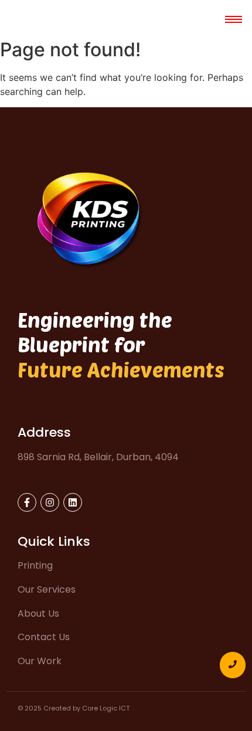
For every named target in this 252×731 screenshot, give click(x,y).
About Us (38, 613)
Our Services (47, 589)
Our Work (40, 661)
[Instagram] (49, 502)
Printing (35, 565)
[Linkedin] (72, 502)
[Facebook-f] (27, 502)
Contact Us (44, 637)
